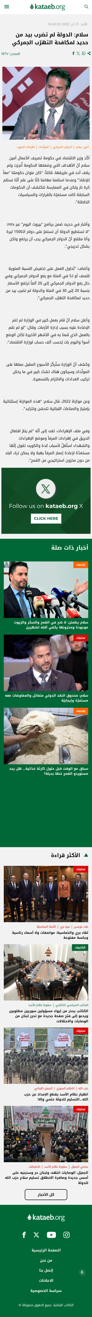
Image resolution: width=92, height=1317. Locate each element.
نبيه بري (65, 926)
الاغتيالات (34, 1166)
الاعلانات (46, 1280)
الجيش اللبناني (43, 1088)
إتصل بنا (46, 1270)
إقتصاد (80, 564)
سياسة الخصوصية (46, 1290)
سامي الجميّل (79, 1166)
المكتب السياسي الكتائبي (71, 1005)
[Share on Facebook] (73, 54)
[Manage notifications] (82, 1272)
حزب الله (83, 1088)
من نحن (46, 1260)
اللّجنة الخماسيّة (46, 926)
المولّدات (43, 147)
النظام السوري (65, 1088)
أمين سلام (82, 147)
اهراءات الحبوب (25, 147)
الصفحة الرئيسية (46, 1250)
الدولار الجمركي (62, 147)
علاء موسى (81, 926)
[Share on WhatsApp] (83, 54)
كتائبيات (80, 947)
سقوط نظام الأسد (39, 1005)
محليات (80, 638)
